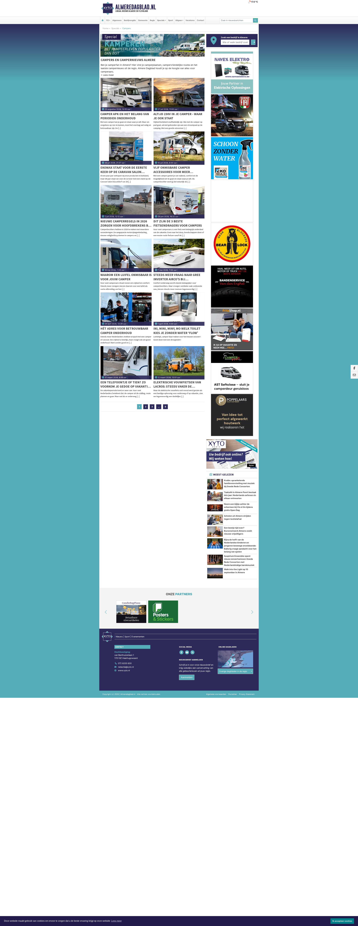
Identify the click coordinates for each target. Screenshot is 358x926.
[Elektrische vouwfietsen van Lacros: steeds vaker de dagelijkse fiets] (179, 362)
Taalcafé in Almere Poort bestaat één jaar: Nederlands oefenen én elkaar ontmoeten (240, 495)
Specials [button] (160, 20)
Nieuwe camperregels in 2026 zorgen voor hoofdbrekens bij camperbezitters (125, 223)
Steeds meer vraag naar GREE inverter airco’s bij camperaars (176, 277)
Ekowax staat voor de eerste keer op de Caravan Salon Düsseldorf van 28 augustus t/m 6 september (123, 169)
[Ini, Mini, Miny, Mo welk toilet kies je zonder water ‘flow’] (179, 309)
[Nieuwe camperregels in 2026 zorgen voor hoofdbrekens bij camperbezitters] (126, 201)
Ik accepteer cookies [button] (342, 921)
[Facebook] (181, 652)
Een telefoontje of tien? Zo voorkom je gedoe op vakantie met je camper (124, 384)
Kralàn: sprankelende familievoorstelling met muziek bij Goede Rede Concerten (239, 483)
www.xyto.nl (124, 670)
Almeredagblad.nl (135, 7)
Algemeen (117, 20)
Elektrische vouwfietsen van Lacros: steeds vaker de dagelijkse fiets (177, 384)
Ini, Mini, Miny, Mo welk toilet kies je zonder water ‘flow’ (176, 330)
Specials (115, 28)
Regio (152, 20)
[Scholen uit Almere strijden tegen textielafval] (215, 519)
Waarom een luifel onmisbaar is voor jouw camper (126, 277)
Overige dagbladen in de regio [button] (233, 671)
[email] (354, 375)
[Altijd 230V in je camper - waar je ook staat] (179, 94)
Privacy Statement (247, 694)
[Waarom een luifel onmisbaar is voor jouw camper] (126, 255)
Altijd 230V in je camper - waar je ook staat (177, 116)
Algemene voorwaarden (216, 694)
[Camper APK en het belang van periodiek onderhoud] (126, 94)
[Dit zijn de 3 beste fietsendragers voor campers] (179, 201)
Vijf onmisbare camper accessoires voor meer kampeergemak (171, 169)
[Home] (102, 20)
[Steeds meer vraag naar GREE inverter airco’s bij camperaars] (179, 255)
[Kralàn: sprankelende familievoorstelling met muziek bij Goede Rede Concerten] (215, 484)
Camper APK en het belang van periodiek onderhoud (124, 116)
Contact (200, 20)
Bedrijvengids (130, 20)
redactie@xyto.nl (126, 667)
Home (105, 28)
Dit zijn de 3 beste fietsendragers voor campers (177, 223)
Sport (170, 20)
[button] (107, 75)
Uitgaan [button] (178, 20)
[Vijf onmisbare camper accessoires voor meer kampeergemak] (179, 148)
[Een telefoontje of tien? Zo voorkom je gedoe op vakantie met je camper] (126, 362)
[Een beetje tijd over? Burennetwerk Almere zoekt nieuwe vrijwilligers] (215, 531)
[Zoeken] (255, 20)
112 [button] (107, 20)
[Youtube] (187, 652)
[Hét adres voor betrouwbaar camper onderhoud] (126, 309)
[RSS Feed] (192, 652)
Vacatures (190, 20)
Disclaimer (232, 694)
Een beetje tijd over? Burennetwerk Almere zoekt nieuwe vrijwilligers (238, 531)
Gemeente (143, 20)
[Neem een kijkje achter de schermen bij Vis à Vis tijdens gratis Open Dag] (215, 508)
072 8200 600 (125, 663)
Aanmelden (187, 677)
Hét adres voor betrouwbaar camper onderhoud (124, 330)
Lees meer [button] (116, 921)
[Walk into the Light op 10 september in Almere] (215, 573)
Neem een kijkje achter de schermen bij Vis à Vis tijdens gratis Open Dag (238, 507)
